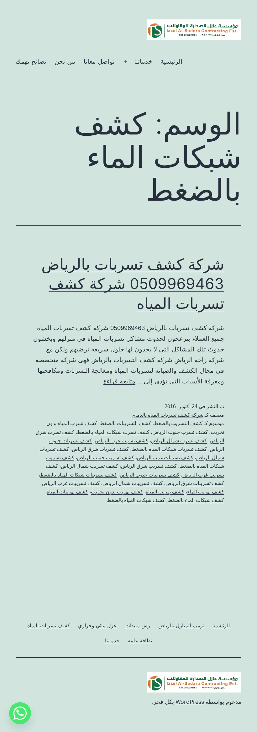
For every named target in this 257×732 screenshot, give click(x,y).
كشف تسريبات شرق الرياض (194, 483)
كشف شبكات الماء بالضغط (196, 500)
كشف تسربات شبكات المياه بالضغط (169, 449)
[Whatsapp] (20, 713)
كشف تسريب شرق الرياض (149, 466)
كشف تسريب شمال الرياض (89, 466)
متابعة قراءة (119, 381)
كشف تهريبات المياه (67, 491)
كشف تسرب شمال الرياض (179, 440)
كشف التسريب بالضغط (178, 423)
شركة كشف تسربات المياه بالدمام (167, 415)
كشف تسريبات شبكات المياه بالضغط (78, 474)
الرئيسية (171, 61)
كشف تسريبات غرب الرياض (71, 483)
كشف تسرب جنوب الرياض (180, 432)
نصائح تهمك (31, 61)
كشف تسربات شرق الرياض (100, 449)
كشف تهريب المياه (165, 491)
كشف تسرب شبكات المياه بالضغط (113, 432)
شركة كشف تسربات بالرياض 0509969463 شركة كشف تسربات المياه (132, 284)
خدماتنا (143, 61)
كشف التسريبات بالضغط (125, 423)
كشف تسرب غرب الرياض (121, 440)
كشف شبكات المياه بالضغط (136, 500)
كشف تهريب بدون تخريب (117, 491)
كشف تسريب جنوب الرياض (105, 457)
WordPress (190, 701)
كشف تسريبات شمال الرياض (132, 483)
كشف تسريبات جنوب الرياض (150, 474)
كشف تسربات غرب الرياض (165, 457)
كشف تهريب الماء (205, 491)
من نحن (65, 61)
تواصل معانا (99, 61)
